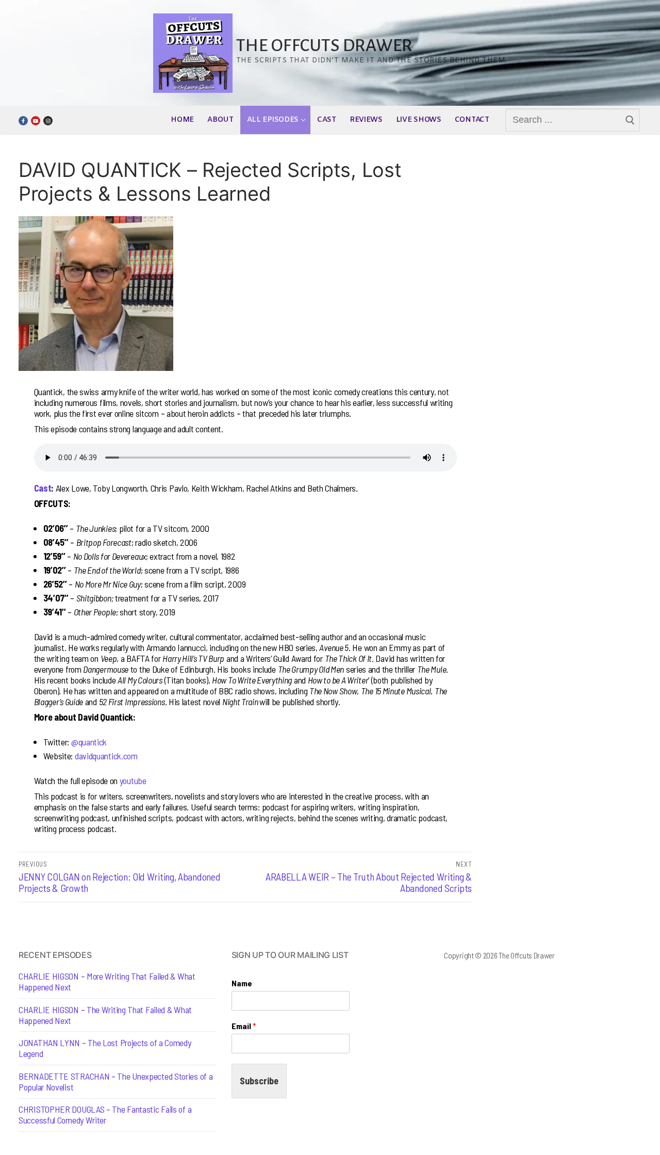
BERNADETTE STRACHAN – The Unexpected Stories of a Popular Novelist (115, 1082)
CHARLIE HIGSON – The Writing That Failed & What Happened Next (105, 1015)
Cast (43, 488)
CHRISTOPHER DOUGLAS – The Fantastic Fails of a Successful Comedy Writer (105, 1115)
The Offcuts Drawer (324, 45)
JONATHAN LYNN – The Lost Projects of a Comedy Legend (105, 1048)
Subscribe (259, 1080)
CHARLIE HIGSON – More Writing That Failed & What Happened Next (107, 982)
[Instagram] (48, 120)
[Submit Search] (630, 120)
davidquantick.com (106, 755)
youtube (133, 780)
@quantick (89, 741)
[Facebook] (23, 120)
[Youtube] (35, 120)
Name (242, 983)
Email (244, 1026)
